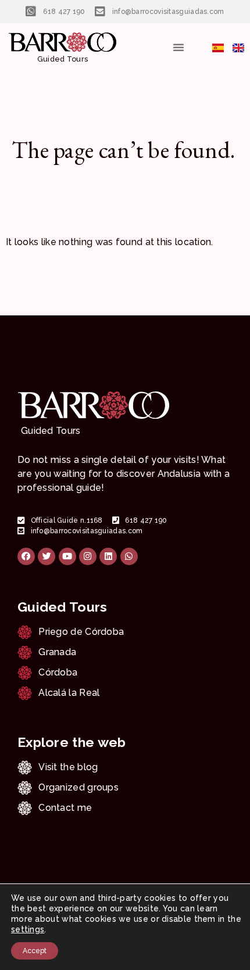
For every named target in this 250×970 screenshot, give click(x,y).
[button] (178, 47)
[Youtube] (67, 556)
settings (27, 929)
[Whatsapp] (129, 556)
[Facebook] (26, 556)
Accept (35, 951)
